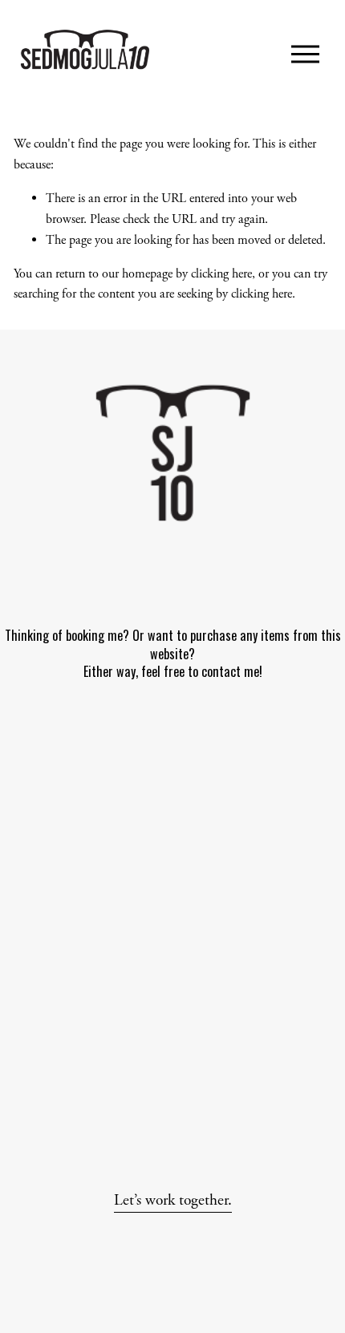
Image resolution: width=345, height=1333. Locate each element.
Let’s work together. (173, 1200)
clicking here (221, 273)
